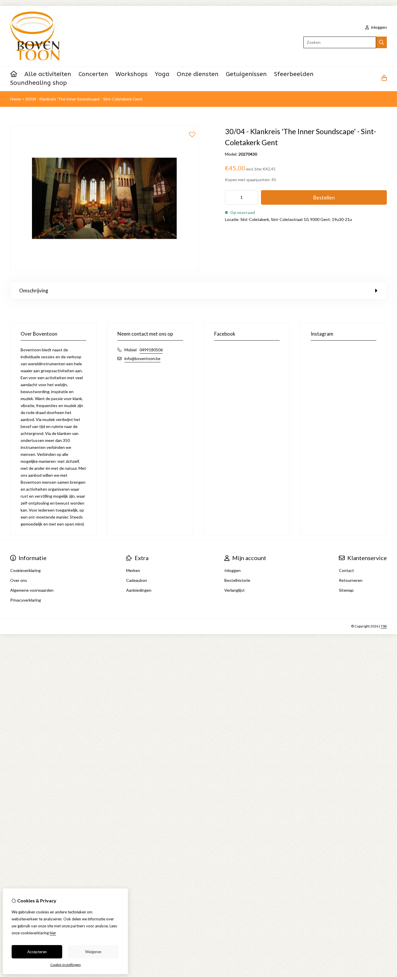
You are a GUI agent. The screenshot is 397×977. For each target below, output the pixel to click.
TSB (384, 626)
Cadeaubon (136, 580)
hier (53, 933)
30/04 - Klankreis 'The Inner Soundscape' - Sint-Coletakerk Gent (83, 98)
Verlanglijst (234, 590)
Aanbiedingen (138, 590)
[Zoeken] (381, 42)
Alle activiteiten (47, 74)
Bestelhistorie (237, 580)
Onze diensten (198, 74)
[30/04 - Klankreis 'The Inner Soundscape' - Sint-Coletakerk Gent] (104, 269)
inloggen (378, 27)
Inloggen (232, 570)
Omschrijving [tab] (33, 290)
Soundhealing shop (38, 83)
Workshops (131, 74)
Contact (346, 570)
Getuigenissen (246, 74)
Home (15, 98)
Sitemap (346, 590)
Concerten (93, 74)
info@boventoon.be (142, 358)
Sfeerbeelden (294, 74)
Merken (133, 570)
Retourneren (350, 580)
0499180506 (151, 349)
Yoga (162, 74)
